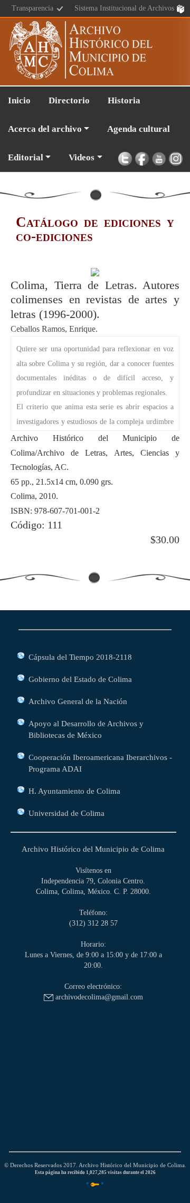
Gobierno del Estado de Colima (80, 679)
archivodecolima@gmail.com (98, 997)
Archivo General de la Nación (77, 701)
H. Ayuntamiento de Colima (74, 790)
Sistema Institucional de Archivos (125, 8)
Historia (124, 100)
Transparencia (33, 8)
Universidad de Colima (66, 813)
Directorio (69, 100)
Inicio (19, 100)
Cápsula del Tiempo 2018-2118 (80, 656)
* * (95, 1184)
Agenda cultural (138, 129)
